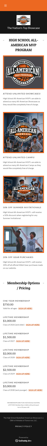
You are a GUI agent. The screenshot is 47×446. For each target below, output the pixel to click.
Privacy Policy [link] (23, 426)
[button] (5, 5)
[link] (23, 20)
